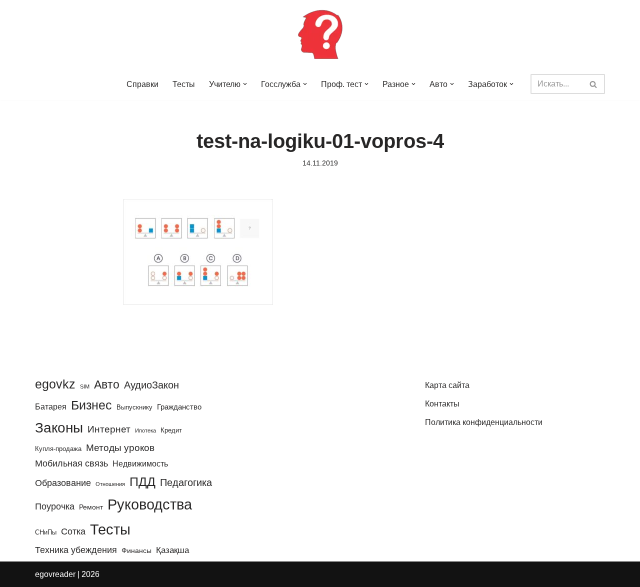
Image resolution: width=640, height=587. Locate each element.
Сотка (73, 531)
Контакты (442, 404)
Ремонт (91, 507)
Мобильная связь (71, 463)
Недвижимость (140, 463)
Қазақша (172, 550)
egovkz (55, 384)
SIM (85, 387)
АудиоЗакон (151, 385)
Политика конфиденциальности (483, 422)
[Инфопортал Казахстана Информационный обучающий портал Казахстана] (320, 34)
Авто (107, 384)
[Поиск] (593, 84)
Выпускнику (134, 407)
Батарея (50, 406)
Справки (142, 84)
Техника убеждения (76, 549)
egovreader (55, 574)
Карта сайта (447, 385)
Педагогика (186, 482)
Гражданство (179, 406)
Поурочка (54, 506)
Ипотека (145, 431)
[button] (245, 84)
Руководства (150, 504)
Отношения (110, 484)
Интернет (109, 429)
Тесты (183, 84)
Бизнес (91, 405)
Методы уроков (120, 447)
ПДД (143, 481)
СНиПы (45, 532)
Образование (63, 483)
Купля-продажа (58, 448)
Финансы (137, 550)
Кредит (171, 430)
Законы (59, 428)
